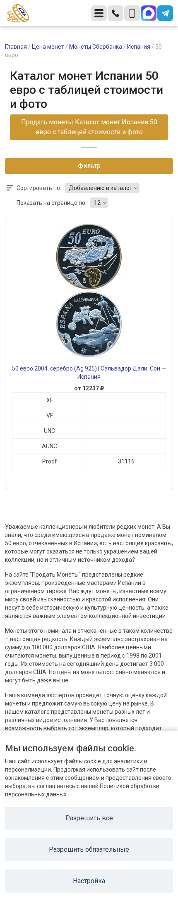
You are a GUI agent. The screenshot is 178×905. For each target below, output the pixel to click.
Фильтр (89, 166)
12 (97, 203)
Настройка (89, 881)
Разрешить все (89, 818)
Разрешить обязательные (89, 849)
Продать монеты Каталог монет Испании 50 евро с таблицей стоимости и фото (89, 127)
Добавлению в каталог (100, 188)
